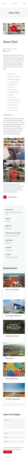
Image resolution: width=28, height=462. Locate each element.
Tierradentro (9, 358)
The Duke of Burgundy (12, 399)
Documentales (9, 295)
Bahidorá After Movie (12, 336)
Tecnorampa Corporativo (13, 316)
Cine (4, 45)
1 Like (15, 49)
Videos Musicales (9, 297)
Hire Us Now (12, 197)
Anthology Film (9, 401)
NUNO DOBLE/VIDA (11, 379)
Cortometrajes (9, 293)
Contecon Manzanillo (12, 289)
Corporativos (10, 45)
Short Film (17, 295)
